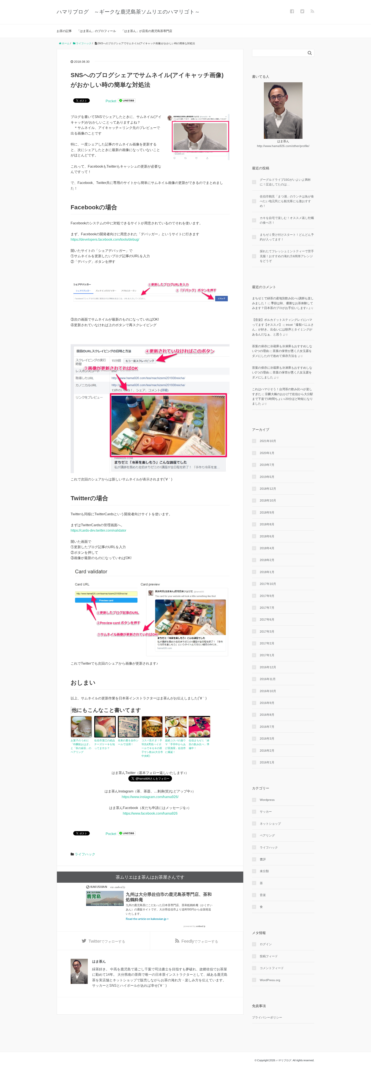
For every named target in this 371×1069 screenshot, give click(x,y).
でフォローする (106, 941)
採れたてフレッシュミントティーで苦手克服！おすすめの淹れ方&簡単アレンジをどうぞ (287, 256)
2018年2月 (267, 560)
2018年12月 (268, 488)
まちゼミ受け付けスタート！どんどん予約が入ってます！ (287, 237)
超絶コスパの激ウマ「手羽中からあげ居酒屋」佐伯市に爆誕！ (175, 746)
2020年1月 (267, 453)
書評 (263, 859)
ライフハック (85, 854)
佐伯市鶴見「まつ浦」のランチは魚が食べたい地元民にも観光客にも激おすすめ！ (287, 201)
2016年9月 (267, 703)
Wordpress (267, 799)
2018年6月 (267, 536)
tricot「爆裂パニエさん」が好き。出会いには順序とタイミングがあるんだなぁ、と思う (283, 329)
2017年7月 (267, 607)
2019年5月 (267, 477)
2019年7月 (267, 464)
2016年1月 (267, 762)
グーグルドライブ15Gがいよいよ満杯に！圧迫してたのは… (285, 182)
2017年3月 (267, 631)
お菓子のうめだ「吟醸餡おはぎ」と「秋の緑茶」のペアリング (81, 746)
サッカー (266, 811)
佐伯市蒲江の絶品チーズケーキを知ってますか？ (104, 744)
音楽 (263, 895)
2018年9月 (267, 512)
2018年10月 (268, 500)
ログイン (266, 944)
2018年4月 (267, 548)
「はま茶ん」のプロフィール (96, 31)
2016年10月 (268, 691)
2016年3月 (267, 738)
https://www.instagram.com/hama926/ (150, 797)
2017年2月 (267, 643)
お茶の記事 (64, 31)
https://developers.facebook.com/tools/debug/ (105, 239)
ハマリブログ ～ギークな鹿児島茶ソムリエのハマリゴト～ (128, 12)
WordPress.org (270, 980)
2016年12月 (268, 667)
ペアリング (267, 835)
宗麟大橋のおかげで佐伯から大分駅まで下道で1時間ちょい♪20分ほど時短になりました (282, 398)
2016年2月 (267, 750)
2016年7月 (267, 726)
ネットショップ (270, 823)
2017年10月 (268, 584)
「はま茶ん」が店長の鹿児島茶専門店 (146, 31)
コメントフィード (272, 968)
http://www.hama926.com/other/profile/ (283, 146)
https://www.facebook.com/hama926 (150, 813)
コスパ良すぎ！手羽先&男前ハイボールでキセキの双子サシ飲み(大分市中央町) (152, 748)
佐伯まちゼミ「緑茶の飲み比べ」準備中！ (199, 744)
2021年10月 (268, 441)
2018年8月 (267, 524)
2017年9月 (267, 596)
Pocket (111, 101)
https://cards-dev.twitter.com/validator (98, 530)
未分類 (264, 871)
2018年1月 (267, 572)
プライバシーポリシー (267, 1017)
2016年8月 (267, 714)
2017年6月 (267, 619)
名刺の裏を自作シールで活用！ (128, 742)
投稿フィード (269, 956)
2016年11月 (268, 679)
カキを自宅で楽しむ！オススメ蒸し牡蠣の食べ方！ (287, 220)
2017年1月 (267, 655)
